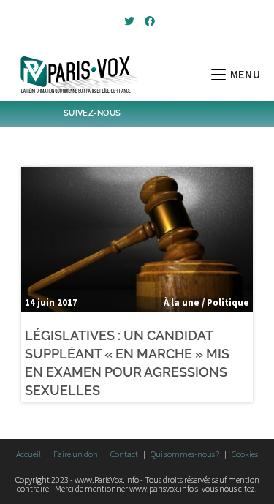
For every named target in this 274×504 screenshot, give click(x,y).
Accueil (28, 453)
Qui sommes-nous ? (185, 453)
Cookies (245, 453)
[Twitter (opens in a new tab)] (129, 21)
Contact (124, 453)
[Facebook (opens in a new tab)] (147, 21)
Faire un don (75, 453)
